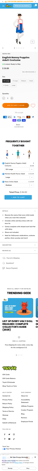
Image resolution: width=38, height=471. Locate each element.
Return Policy (7, 404)
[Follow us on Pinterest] (4, 439)
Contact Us (6, 396)
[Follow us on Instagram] (14, 434)
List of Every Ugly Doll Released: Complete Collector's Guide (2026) (17, 325)
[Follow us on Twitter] (9, 434)
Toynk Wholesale (8, 382)
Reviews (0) (6, 250)
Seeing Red (6, 54)
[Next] (35, 48)
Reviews (24, 418)
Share (18, 125)
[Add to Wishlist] (33, 105)
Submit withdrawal (9, 423)
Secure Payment (12, 268)
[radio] (6, 81)
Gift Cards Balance (9, 378)
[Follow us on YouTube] (9, 439)
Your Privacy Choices (13, 449)
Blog (22, 414)
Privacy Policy (7, 400)
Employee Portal (27, 422)
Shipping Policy (7, 407)
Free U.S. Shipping (13, 258)
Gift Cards (6, 375)
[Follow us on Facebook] (4, 434)
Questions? (10, 263)
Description (6, 245)
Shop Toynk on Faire (9, 386)
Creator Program (27, 410)
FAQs (4, 419)
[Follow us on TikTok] (14, 439)
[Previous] (3, 48)
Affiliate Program (27, 406)
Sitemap (5, 415)
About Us (24, 396)
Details (5, 211)
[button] (34, 6)
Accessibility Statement (25, 401)
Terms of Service (8, 411)
